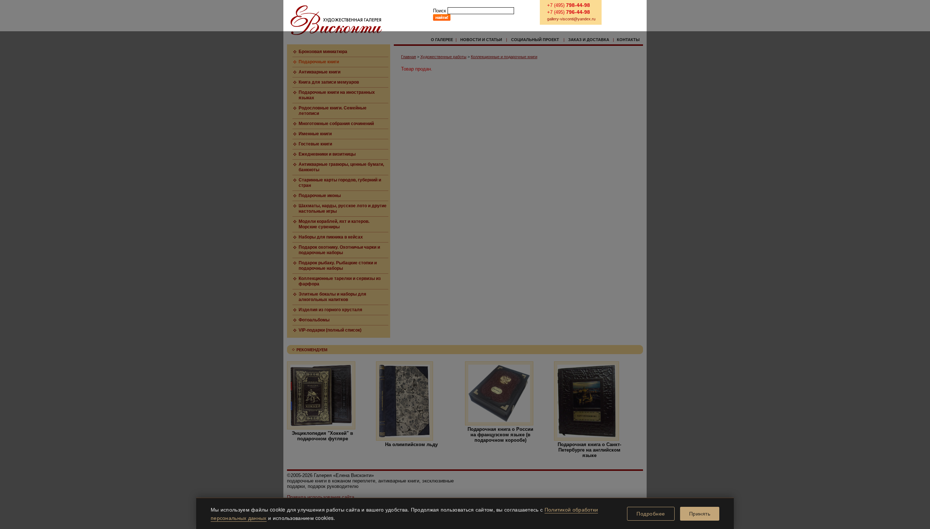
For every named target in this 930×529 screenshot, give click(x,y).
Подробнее (650, 514)
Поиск (439, 10)
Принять (700, 514)
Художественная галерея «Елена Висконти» (336, 20)
